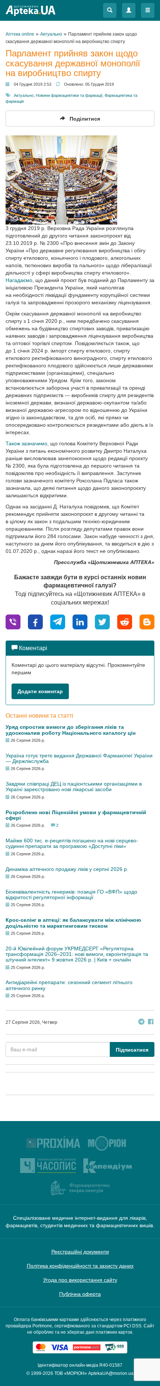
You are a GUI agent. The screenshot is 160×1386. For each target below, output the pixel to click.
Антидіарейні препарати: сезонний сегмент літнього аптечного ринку (69, 985)
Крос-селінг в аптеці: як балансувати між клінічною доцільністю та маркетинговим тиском (73, 922)
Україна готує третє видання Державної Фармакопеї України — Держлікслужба (79, 758)
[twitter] (102, 621)
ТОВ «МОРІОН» (70, 1373)
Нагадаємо (19, 280)
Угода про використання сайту (80, 1280)
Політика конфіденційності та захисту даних (80, 1266)
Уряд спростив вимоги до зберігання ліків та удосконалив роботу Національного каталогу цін (70, 729)
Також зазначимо (26, 443)
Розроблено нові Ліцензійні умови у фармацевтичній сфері (76, 815)
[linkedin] (80, 621)
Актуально (23, 95)
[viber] (13, 621)
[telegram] (57, 621)
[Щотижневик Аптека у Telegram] (141, 1022)
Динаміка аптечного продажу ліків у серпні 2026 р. (67, 869)
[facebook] (35, 621)
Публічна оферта (80, 1294)
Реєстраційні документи (80, 1252)
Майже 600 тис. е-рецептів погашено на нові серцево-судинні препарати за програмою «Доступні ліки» (72, 843)
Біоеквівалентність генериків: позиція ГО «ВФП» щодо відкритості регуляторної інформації (71, 894)
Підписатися (132, 1050)
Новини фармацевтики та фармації (69, 95)
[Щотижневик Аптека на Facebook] (150, 1022)
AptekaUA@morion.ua (111, 1373)
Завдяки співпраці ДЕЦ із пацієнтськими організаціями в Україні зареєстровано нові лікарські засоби (74, 786)
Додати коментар (40, 691)
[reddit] (124, 621)
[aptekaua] (147, 621)
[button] (109, 10)
